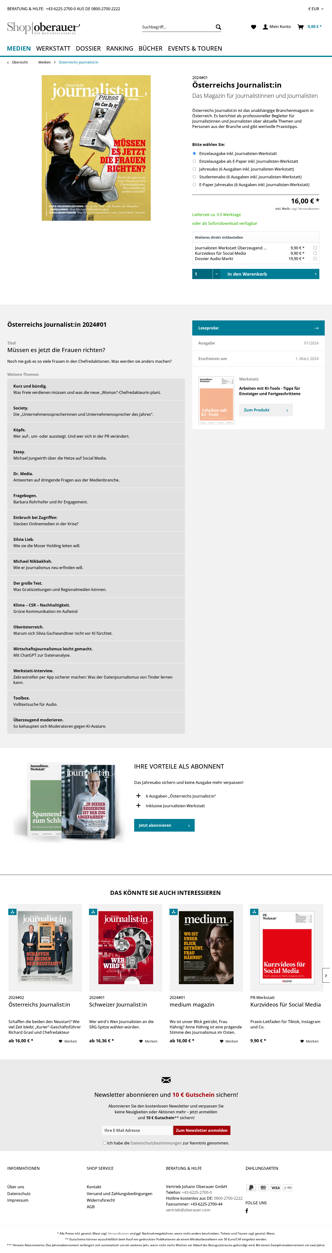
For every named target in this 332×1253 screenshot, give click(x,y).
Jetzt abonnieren (155, 825)
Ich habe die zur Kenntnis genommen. (168, 1143)
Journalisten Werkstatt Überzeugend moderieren (240, 248)
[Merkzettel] (254, 27)
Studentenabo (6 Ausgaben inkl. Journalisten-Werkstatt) (250, 177)
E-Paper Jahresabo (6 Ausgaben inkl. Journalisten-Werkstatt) (254, 184)
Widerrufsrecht (101, 1200)
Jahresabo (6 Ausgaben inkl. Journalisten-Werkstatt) (246, 169)
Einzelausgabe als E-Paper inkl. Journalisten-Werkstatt (248, 161)
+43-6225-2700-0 (61, 8)
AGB (91, 1206)
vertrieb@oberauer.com (188, 1210)
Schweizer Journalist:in (118, 1004)
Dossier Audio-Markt (214, 258)
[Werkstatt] (216, 400)
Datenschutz (19, 1193)
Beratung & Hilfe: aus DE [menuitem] (63, 8)
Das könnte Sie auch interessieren (165, 893)
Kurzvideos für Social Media (220, 253)
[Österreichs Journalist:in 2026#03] (70, 805)
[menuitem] (181, 27)
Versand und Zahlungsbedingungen (119, 1193)
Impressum (17, 1200)
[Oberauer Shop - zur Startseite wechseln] (46, 28)
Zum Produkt (257, 410)
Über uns (15, 1186)
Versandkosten (118, 1233)
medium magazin (192, 1004)
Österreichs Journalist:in (39, 1004)
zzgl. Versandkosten (305, 209)
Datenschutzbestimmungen (156, 1143)
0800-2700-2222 (105, 8)
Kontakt (94, 1186)
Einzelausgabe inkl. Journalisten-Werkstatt (238, 153)
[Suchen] (217, 27)
